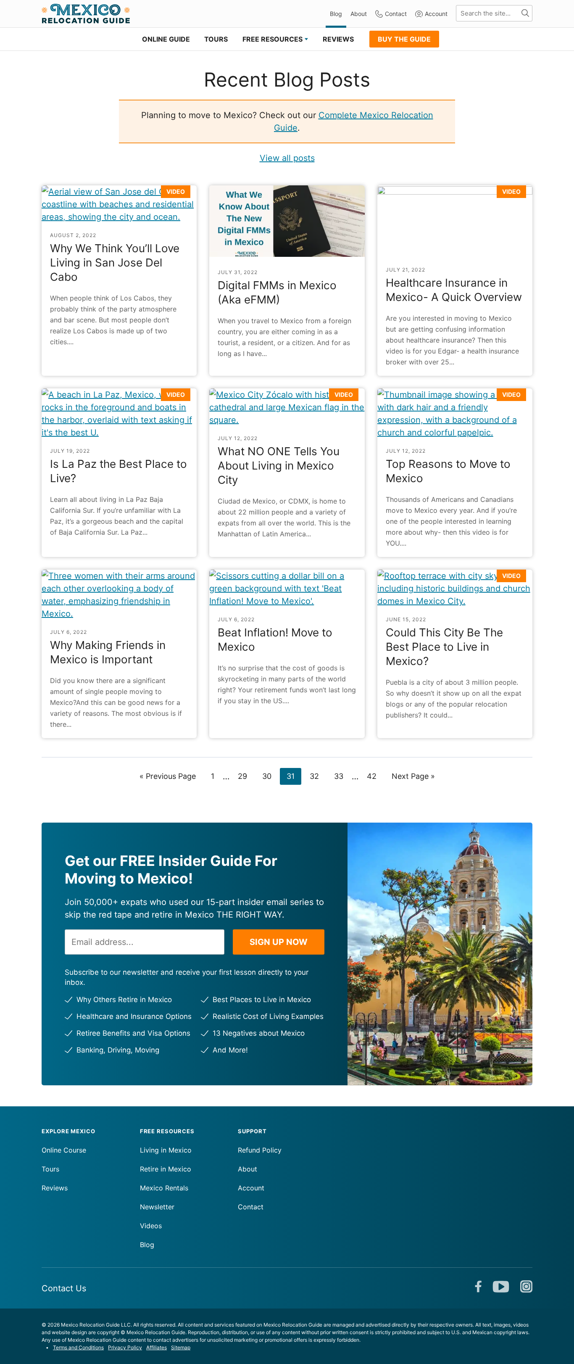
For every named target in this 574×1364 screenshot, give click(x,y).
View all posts (287, 158)
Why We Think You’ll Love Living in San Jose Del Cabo (114, 262)
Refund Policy (260, 1150)
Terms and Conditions (78, 1347)
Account (436, 13)
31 (293, 776)
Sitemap (180, 1347)
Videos (151, 1226)
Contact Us (64, 1288)
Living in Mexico (166, 1150)
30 (270, 776)
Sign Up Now (279, 942)
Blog (336, 13)
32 (317, 776)
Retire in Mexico (165, 1169)
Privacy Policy (125, 1347)
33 (342, 776)
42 (374, 776)
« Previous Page (168, 778)
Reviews (55, 1188)
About (358, 13)
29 (245, 776)
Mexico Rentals (164, 1188)
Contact (396, 13)
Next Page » (413, 778)
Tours (50, 1169)
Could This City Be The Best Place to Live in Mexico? (444, 646)
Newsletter (157, 1207)
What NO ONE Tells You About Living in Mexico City (279, 465)
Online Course (64, 1150)
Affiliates (156, 1347)
